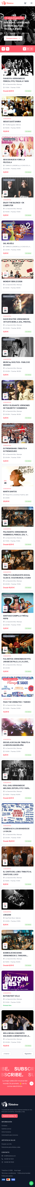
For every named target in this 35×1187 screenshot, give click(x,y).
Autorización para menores (10, 1135)
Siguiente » (28, 1054)
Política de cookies (7, 1176)
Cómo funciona (6, 1132)
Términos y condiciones (9, 1173)
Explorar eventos (8, 1116)
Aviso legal (17, 1170)
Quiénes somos (6, 1129)
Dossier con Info (7, 1144)
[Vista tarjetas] (24, 48)
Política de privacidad (24, 1173)
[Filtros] (3, 49)
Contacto (4, 1125)
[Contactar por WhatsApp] (31, 1183)
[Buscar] (7, 49)
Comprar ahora (11, 38)
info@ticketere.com (10, 1156)
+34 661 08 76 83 (9, 1162)
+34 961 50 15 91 (9, 1159)
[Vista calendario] (31, 48)
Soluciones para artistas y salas (11, 1147)
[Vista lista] (28, 48)
